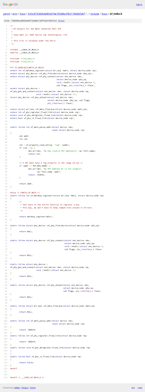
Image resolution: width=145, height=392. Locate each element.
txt (133, 387)
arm (14, 13)
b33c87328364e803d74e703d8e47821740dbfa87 (56, 13)
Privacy (25, 387)
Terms (33, 387)
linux (22, 13)
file (61, 21)
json (140, 387)
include (94, 13)
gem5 (6, 13)
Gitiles (17, 387)
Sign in (139, 4)
